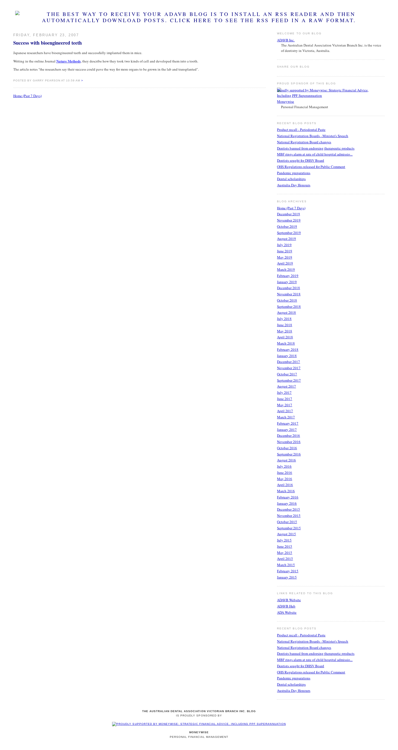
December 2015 (288, 509)
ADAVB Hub (286, 606)
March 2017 (286, 417)
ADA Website (286, 612)
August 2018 (286, 312)
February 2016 (287, 497)
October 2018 (287, 300)
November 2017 (289, 367)
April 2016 (285, 484)
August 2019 (286, 238)
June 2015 (284, 546)
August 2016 (286, 460)
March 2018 (286, 343)
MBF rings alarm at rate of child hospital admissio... (315, 154)
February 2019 (287, 275)
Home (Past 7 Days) (27, 95)
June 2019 (284, 251)
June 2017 (284, 398)
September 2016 (289, 454)
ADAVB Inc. (286, 40)
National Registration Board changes (304, 142)
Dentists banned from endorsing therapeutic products (315, 148)
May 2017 (284, 404)
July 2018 (284, 318)
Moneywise (285, 101)
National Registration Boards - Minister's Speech (312, 135)
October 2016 (287, 447)
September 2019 (289, 232)
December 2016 (288, 435)
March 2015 (286, 564)
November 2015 (289, 515)
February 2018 (287, 349)
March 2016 (286, 490)
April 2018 (285, 337)
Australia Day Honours (293, 185)
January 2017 (287, 429)
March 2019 (286, 269)
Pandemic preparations (293, 172)
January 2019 (287, 281)
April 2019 (285, 263)
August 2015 (286, 533)
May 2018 (284, 331)
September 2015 (289, 528)
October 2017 (287, 374)
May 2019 (284, 257)
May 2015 (284, 552)
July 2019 (284, 244)
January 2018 (287, 355)
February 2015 (287, 571)
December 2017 (288, 361)
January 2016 (287, 503)
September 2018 (289, 306)
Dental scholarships (291, 178)
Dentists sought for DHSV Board (300, 160)
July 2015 (284, 540)
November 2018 (289, 294)
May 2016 (284, 478)
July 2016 (284, 466)
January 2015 (287, 577)
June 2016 (284, 472)
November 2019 (289, 220)
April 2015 (285, 558)
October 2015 (287, 521)
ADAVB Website (289, 599)
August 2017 (286, 386)
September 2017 (289, 380)
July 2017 (284, 392)
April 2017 (285, 410)
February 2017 (287, 423)
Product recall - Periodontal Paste (301, 129)
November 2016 (289, 441)
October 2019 (287, 226)
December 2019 (288, 214)
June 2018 (284, 324)
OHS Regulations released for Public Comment (311, 166)
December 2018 (288, 287)
